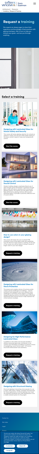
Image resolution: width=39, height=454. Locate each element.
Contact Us (5, 418)
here (7, 442)
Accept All (9, 450)
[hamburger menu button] (34, 3)
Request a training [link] (13, 253)
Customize (9, 446)
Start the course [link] (12, 146)
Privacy (4, 430)
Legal (3, 426)
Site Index (5, 422)
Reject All (22, 446)
